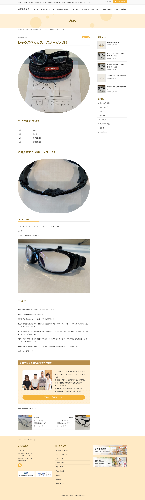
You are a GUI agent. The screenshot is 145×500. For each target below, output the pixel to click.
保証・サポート (61, 467)
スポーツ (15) (104, 107)
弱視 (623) (103, 111)
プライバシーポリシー (26, 440)
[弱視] (25, 422)
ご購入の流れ (60, 463)
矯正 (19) (102, 115)
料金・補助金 (60, 471)
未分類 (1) (101, 128)
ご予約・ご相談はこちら (54, 397)
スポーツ (85, 37)
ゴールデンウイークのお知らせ (116, 75)
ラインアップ (60, 458)
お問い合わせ (122, 2)
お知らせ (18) (102, 120)
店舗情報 (58, 479)
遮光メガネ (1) (102, 132)
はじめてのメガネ (61, 454)
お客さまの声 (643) (104, 103)
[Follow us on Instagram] (20, 465)
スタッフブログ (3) (104, 124)
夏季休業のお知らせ (113, 42)
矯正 (36, 408)
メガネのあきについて (63, 450)
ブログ (58, 475)
